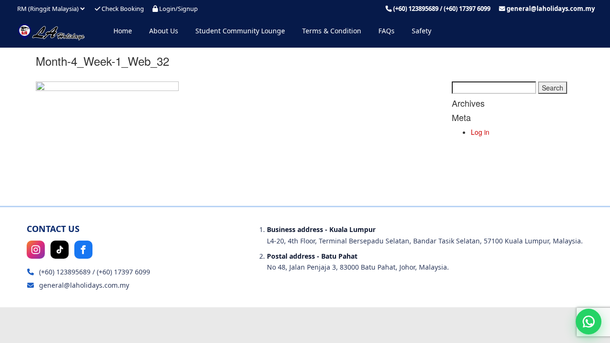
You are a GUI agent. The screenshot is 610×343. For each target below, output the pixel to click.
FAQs (386, 30)
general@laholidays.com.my (551, 8)
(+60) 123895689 (415, 8)
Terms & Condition (331, 30)
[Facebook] (83, 250)
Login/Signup (178, 8)
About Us (163, 30)
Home (122, 30)
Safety (421, 30)
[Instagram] (36, 250)
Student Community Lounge (240, 30)
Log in (480, 132)
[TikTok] (60, 250)
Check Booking (122, 8)
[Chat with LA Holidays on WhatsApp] (588, 321)
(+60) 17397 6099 (467, 8)
